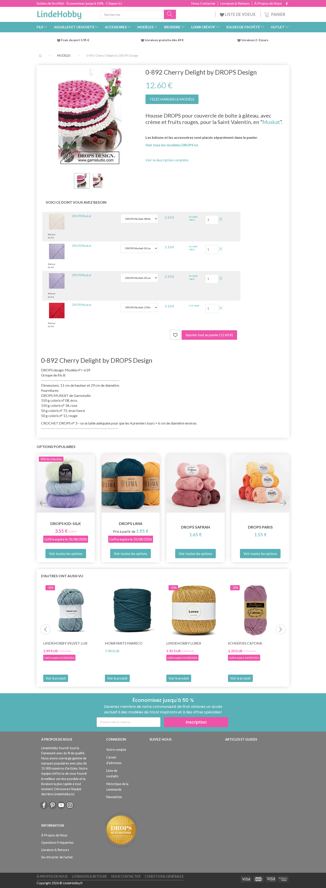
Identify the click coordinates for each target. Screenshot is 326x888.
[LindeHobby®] (59, 13)
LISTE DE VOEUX (240, 14)
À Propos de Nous (268, 3)
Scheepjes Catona (245, 643)
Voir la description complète (166, 160)
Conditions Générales (164, 876)
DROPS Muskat (81, 216)
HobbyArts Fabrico (123, 643)
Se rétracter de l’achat (57, 857)
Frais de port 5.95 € (75, 40)
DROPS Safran (195, 527)
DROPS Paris (260, 527)
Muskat (271, 122)
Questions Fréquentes (57, 842)
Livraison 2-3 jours (255, 40)
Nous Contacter (203, 3)
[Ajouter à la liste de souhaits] (175, 335)
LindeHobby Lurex (183, 643)
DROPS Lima (130, 523)
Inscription (196, 722)
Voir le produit (55, 678)
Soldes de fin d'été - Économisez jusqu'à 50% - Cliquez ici (79, 3)
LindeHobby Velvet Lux (65, 643)
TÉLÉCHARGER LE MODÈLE (171, 99)
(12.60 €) (209, 335)
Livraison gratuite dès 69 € (165, 40)
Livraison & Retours (235, 3)
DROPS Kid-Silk (65, 523)
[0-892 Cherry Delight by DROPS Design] (90, 117)
